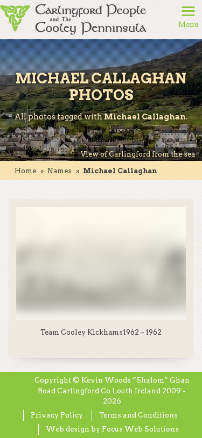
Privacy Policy (57, 415)
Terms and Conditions (138, 415)
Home (25, 171)
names (59, 171)
